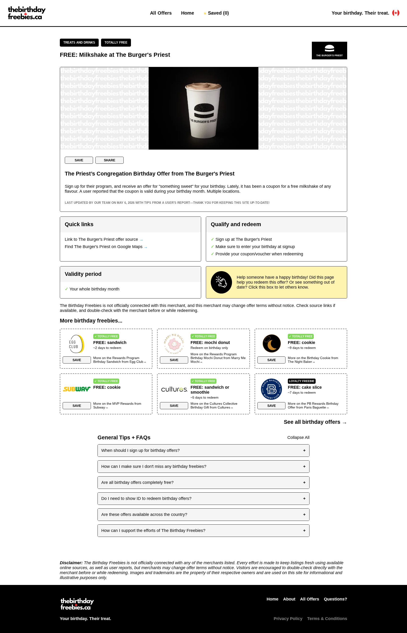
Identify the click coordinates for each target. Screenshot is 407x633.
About (289, 599)
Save (79, 160)
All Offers (161, 13)
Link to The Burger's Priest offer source (104, 239)
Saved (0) (216, 13)
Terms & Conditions (327, 618)
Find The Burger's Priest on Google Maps (106, 246)
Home (187, 13)
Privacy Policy (288, 618)
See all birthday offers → (315, 422)
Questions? (335, 599)
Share (109, 160)
